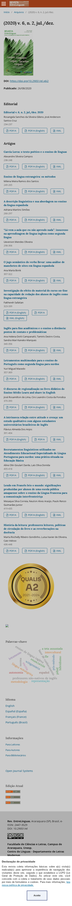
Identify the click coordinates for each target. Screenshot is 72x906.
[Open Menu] (3, 3)
